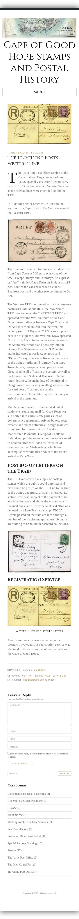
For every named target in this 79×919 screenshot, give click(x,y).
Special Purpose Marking (22, 843)
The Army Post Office (20, 857)
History (12, 807)
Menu (39, 92)
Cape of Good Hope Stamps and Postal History (39, 62)
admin (39, 153)
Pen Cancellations (18, 829)
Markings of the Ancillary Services (28, 822)
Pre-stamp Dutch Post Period (24, 836)
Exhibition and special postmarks (27, 793)
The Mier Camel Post (20, 864)
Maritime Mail (16, 814)
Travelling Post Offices (33, 670)
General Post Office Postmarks (25, 800)
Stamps (12, 850)
